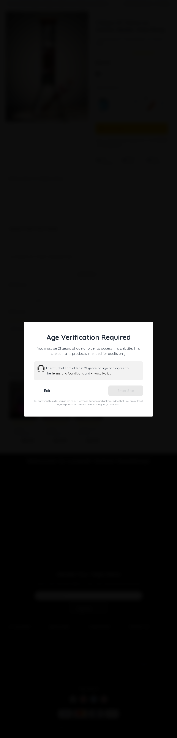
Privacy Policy (100, 373)
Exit (47, 391)
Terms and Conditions (67, 373)
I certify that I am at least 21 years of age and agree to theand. (87, 370)
